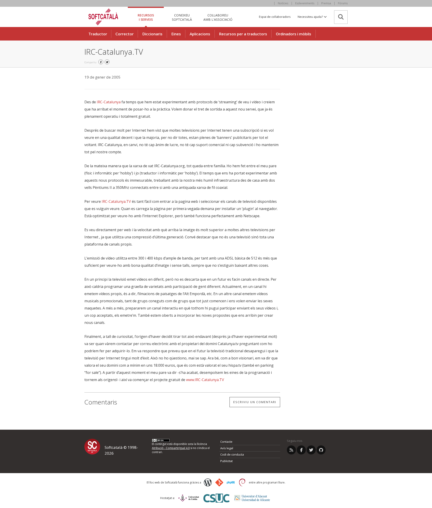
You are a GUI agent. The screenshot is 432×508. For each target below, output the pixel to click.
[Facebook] (301, 449)
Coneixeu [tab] (182, 17)
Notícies (283, 3)
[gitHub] (321, 449)
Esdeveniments (304, 3)
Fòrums (343, 3)
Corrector (124, 33)
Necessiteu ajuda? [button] (311, 17)
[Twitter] (311, 449)
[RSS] (291, 449)
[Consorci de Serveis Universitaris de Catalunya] (216, 498)
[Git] (219, 482)
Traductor (97, 33)
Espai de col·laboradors (275, 17)
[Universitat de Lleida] (189, 498)
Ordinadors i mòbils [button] (293, 33)
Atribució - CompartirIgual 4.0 (171, 448)
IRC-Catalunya (109, 101)
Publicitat (226, 461)
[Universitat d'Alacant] (252, 498)
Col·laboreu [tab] (217, 17)
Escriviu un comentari (254, 402)
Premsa (326, 3)
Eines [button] (176, 33)
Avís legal (226, 448)
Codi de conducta (232, 454)
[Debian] (242, 482)
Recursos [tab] (146, 17)
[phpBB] (231, 482)
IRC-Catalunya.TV (116, 201)
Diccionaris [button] (152, 33)
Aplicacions (200, 33)
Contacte (226, 442)
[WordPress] (208, 482)
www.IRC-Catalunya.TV (205, 379)
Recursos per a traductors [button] (243, 33)
